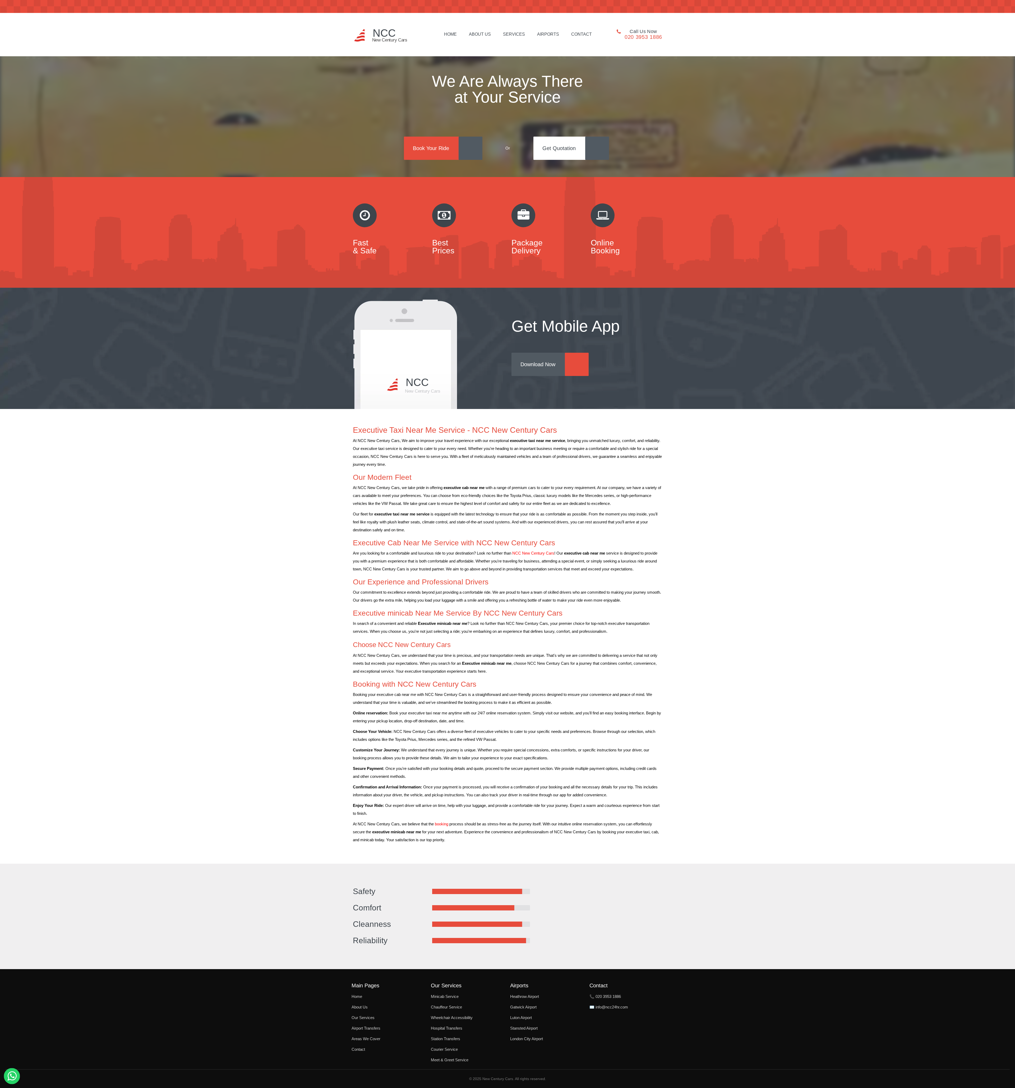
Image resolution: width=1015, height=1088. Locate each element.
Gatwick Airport (523, 1007)
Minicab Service (445, 996)
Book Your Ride (431, 148)
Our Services (363, 1017)
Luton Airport (521, 1017)
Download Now (537, 364)
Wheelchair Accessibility (452, 1017)
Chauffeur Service (446, 1007)
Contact (581, 34)
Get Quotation (559, 148)
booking (441, 824)
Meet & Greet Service (449, 1060)
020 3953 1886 (643, 37)
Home (450, 34)
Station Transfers (445, 1038)
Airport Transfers (366, 1028)
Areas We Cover (366, 1038)
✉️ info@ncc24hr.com (608, 1007)
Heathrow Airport (524, 996)
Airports (548, 34)
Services (514, 34)
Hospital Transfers (446, 1028)
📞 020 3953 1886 (605, 996)
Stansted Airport (524, 1028)
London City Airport (526, 1038)
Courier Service (444, 1049)
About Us (480, 34)
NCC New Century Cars (533, 553)
